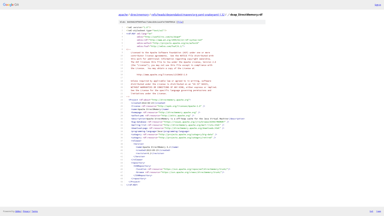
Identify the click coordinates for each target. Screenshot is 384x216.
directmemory (139, 14)
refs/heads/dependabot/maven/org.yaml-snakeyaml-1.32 (188, 14)
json (378, 211)
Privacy (26, 211)
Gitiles (18, 211)
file (180, 22)
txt (371, 211)
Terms (35, 211)
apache (123, 14)
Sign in (378, 4)
